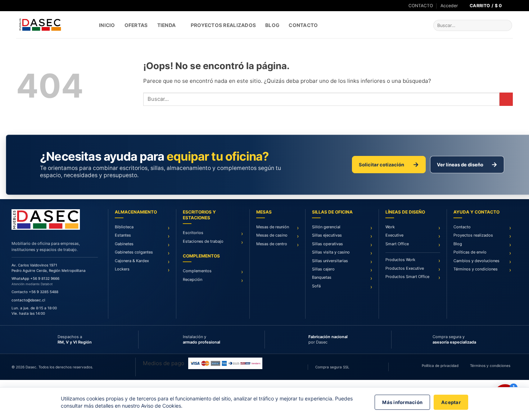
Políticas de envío (470, 252)
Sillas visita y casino (331, 252)
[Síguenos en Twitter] (26, 6)
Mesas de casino (272, 235)
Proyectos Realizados (223, 25)
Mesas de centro (271, 243)
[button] (449, 5)
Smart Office (397, 243)
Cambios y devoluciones (476, 260)
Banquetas (321, 277)
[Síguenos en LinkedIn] (33, 6)
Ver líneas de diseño (467, 164)
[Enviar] (505, 25)
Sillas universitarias (330, 260)
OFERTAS (136, 25)
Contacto (303, 25)
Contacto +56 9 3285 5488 (35, 292)
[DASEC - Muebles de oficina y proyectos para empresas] (52, 24)
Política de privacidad (440, 365)
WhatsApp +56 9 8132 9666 (35, 278)
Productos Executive (404, 268)
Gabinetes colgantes (134, 252)
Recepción (192, 279)
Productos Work (400, 259)
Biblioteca (124, 226)
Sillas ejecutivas (327, 235)
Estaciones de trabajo (203, 241)
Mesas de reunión (272, 226)
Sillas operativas (327, 243)
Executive (394, 235)
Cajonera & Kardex (132, 260)
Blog (272, 25)
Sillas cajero (323, 269)
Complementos (197, 270)
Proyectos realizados (473, 235)
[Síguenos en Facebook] (19, 6)
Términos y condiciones (475, 269)
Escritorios (193, 232)
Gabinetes (124, 243)
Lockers (122, 269)
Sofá (316, 285)
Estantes (123, 235)
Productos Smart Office (407, 276)
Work (390, 226)
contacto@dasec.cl (28, 300)
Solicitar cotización (389, 164)
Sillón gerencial (326, 226)
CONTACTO (420, 5)
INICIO (107, 25)
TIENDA (166, 25)
